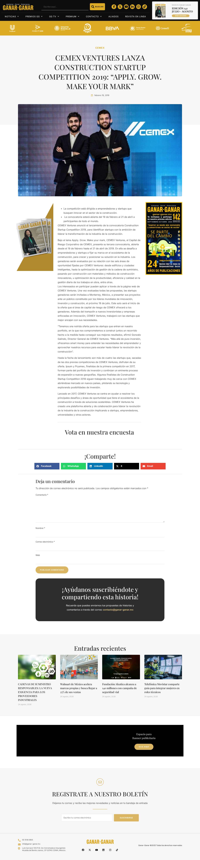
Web (38, 555)
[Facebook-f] (114, 6)
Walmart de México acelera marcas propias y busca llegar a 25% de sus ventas (78, 688)
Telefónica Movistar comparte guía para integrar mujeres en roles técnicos (162, 688)
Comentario (42, 495)
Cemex (100, 47)
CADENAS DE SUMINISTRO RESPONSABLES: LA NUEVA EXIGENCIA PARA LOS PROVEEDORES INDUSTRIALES (35, 692)
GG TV (52, 16)
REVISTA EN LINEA (135, 16)
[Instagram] (138, 6)
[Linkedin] (103, 850)
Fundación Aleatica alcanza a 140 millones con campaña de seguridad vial (119, 688)
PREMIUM (71, 16)
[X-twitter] (120, 6)
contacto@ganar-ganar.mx (118, 609)
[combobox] (64, 6)
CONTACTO (92, 16)
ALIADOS (113, 16)
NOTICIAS (10, 16)
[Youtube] (126, 6)
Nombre (40, 528)
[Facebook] (83, 850)
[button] (46, 466)
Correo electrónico (45, 541)
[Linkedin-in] (132, 6)
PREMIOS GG (32, 16)
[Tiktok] (144, 6)
